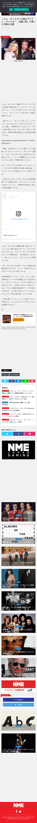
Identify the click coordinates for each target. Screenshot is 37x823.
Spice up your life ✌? (10, 235)
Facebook (19, 700)
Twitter (19, 705)
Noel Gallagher (14, 374)
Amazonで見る (18, 320)
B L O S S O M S (8, 239)
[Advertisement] (18, 32)
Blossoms (5, 374)
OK (11, 9)
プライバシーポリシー (21, 9)
